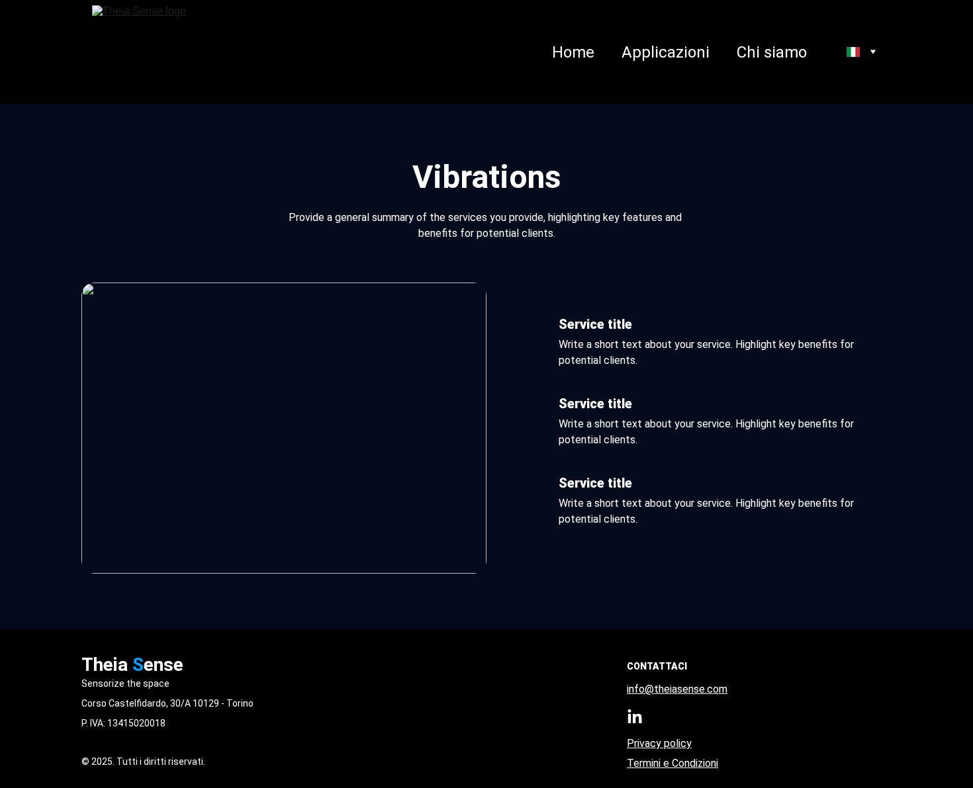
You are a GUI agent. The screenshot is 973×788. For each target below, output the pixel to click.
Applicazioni (666, 52)
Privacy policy (659, 743)
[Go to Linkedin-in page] (635, 717)
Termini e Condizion (671, 763)
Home (573, 52)
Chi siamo (772, 52)
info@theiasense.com (677, 689)
